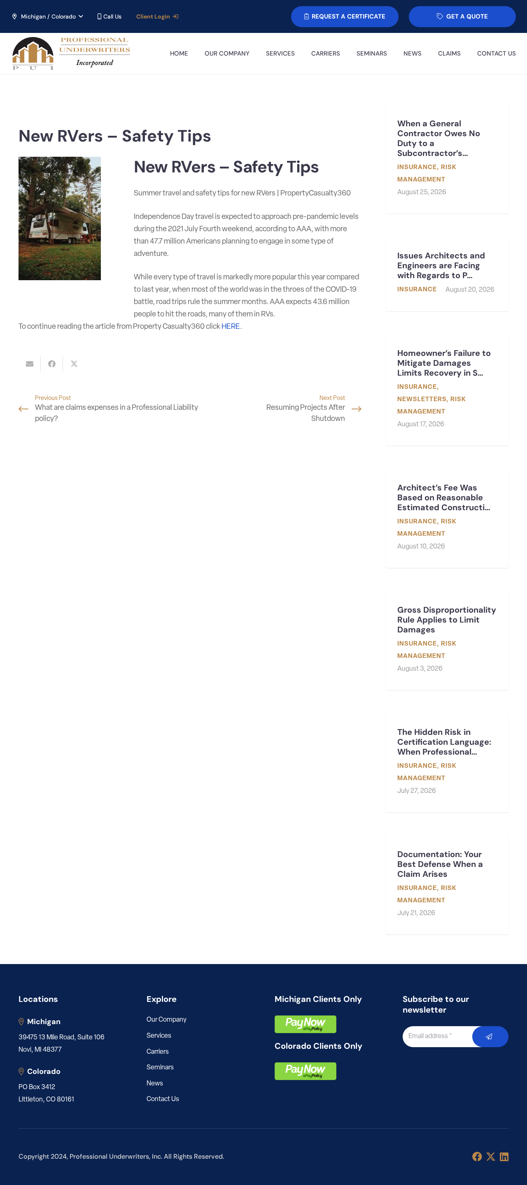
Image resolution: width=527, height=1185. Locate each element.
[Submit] (490, 1036)
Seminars (160, 1067)
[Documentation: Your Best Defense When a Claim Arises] (447, 884)
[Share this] (52, 363)
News (155, 1083)
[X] (491, 1157)
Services (159, 1036)
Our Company (167, 1020)
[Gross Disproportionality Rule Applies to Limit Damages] (447, 640)
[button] (47, 16)
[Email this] (30, 363)
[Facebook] (477, 1157)
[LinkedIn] (504, 1157)
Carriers (158, 1052)
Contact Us (163, 1099)
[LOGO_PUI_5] (70, 53)
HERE (231, 327)
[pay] (305, 1024)
